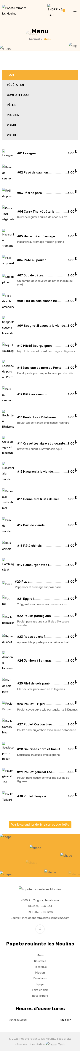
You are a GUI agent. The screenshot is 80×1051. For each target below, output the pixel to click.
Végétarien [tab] (15, 85)
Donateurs (40, 978)
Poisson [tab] (13, 115)
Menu (40, 955)
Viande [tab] (12, 125)
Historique (40, 967)
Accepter (48, 1033)
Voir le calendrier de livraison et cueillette (40, 824)
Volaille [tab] (13, 135)
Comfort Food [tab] (18, 95)
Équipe (40, 984)
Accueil (34, 39)
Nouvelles (40, 961)
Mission (40, 972)
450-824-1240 (43, 912)
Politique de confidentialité (19, 1032)
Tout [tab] (11, 75)
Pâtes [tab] (11, 105)
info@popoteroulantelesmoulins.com (45, 918)
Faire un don (40, 990)
